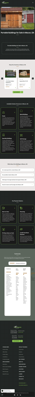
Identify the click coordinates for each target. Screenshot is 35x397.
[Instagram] (17, 395)
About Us (21, 361)
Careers (20, 374)
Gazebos (20, 351)
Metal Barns (5, 364)
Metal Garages (5, 371)
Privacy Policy (26, 392)
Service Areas (22, 371)
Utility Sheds (5, 351)
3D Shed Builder (22, 383)
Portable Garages (6, 359)
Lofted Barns (5, 356)
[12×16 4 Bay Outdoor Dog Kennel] (10, 79)
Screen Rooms (21, 356)
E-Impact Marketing (21, 392)
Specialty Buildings (23, 347)
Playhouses (21, 354)
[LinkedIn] (20, 395)
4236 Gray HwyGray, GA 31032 (14, 337)
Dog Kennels (21, 349)
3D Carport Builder (23, 385)
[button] (2, 78)
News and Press (22, 364)
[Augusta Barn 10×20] (24, 79)
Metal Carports (5, 369)
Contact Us (21, 376)
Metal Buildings (6, 361)
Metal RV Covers (6, 374)
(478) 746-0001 (20, 332)
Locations (21, 369)
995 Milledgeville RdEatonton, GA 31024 (14, 332)
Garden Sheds (5, 349)
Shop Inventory (16, 341)
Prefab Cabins (5, 354)
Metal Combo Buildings (7, 366)
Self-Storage (22, 359)
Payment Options (22, 366)
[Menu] (32, 2)
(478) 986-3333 (20, 337)
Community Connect (6, 174)
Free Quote (21, 378)
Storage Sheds (6, 347)
